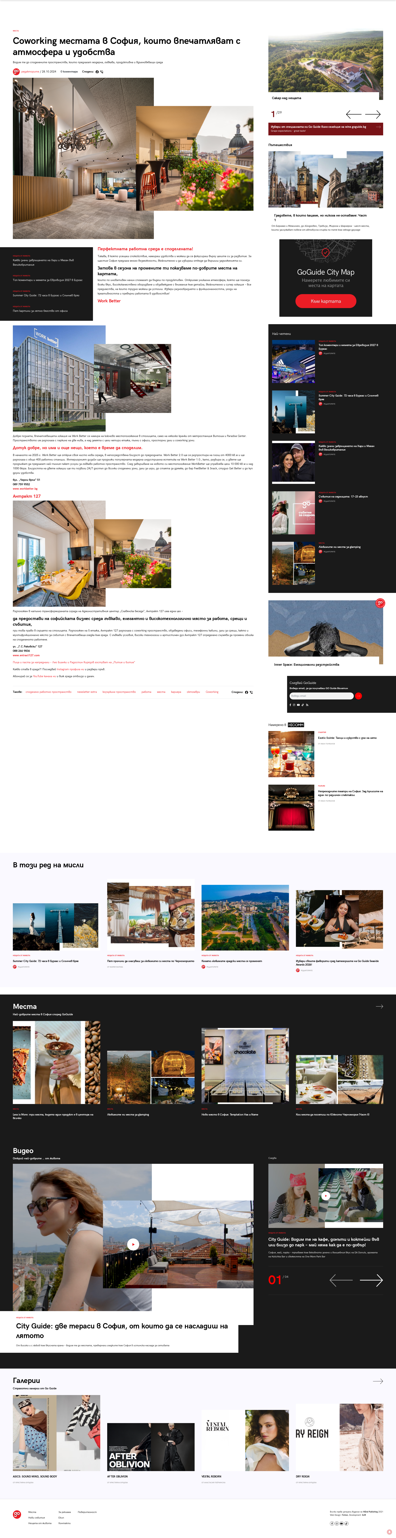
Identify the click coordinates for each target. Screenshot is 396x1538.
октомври (193, 692)
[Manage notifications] (389, 1531)
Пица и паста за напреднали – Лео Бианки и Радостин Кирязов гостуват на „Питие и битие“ (74, 662)
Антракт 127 (27, 496)
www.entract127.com (26, 655)
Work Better (109, 301)
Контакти (64, 1523)
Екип (61, 1517)
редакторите (30, 71)
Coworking (212, 692)
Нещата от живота (40, 1523)
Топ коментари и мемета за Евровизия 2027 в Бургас (48, 278)
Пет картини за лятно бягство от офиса (40, 309)
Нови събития (36, 1517)
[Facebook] (97, 72)
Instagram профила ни (70, 669)
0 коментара (69, 71)
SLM (364, 1515)
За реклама (64, 1512)
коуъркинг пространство (119, 692)
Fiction (345, 1515)
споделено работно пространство (48, 692)
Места (16, 31)
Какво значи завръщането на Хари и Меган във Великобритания (43, 260)
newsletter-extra (87, 692)
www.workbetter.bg (25, 488)
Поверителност (87, 1512)
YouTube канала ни (44, 676)
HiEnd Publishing (370, 1512)
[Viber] (102, 72)
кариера (176, 692)
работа (146, 692)
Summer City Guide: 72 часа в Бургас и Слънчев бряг (46, 293)
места (161, 692)
